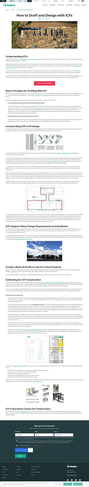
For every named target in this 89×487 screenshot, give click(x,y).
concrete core (38, 108)
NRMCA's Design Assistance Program (40, 95)
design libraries (14, 271)
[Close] (86, 483)
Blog (13, 10)
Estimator (63, 1)
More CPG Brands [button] (36, 0)
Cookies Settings (57, 484)
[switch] (83, 1)
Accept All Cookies (78, 484)
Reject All (68, 484)
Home (7, 10)
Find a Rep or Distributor (71, 1)
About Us (84, 5)
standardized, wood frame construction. (23, 239)
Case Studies (5, 469)
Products (45, 5)
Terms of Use (32, 445)
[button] (88, 1)
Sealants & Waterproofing (12, 1)
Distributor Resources (56, 1)
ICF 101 (3, 472)
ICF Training (4, 475)
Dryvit (25, 1)
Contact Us (79, 1)
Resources (77, 5)
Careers (32, 475)
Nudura (29, 1)
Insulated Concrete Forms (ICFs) (30, 59)
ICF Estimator (34, 469)
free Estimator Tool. (38, 381)
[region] (44, 484)
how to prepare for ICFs (25, 411)
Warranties (44, 1)
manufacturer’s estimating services (32, 329)
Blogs (49, 1)
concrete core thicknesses (54, 161)
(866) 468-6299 (71, 475)
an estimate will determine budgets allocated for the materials (54, 282)
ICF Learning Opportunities (44, 83)
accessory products (18, 366)
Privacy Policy (40, 445)
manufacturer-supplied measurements (63, 153)
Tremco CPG (3, 1)
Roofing (20, 1)
